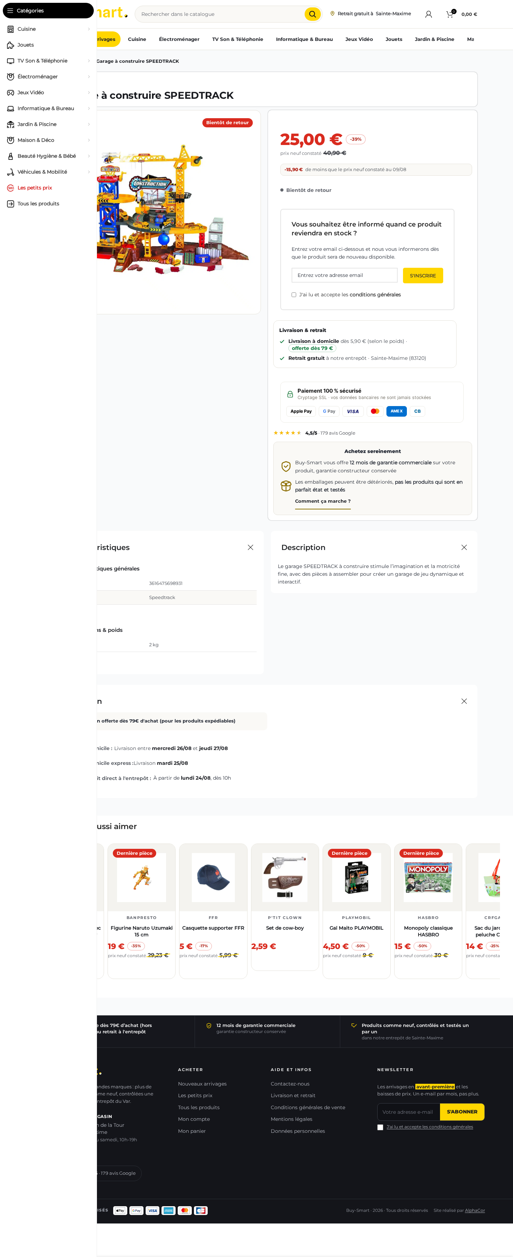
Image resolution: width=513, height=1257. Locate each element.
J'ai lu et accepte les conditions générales (430, 1126)
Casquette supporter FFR (213, 928)
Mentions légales (291, 1119)
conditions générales (375, 294)
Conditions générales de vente (308, 1107)
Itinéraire (73, 1152)
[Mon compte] (429, 14)
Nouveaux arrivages (202, 1084)
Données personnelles (298, 1131)
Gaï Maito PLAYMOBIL (356, 928)
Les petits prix (195, 1095)
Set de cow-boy (285, 928)
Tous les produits (199, 1107)
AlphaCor (475, 1210)
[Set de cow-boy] (285, 877)
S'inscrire (423, 275)
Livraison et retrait (293, 1095)
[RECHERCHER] (313, 14)
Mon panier (192, 1131)
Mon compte (194, 1119)
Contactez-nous (290, 1084)
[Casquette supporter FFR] (213, 877)
